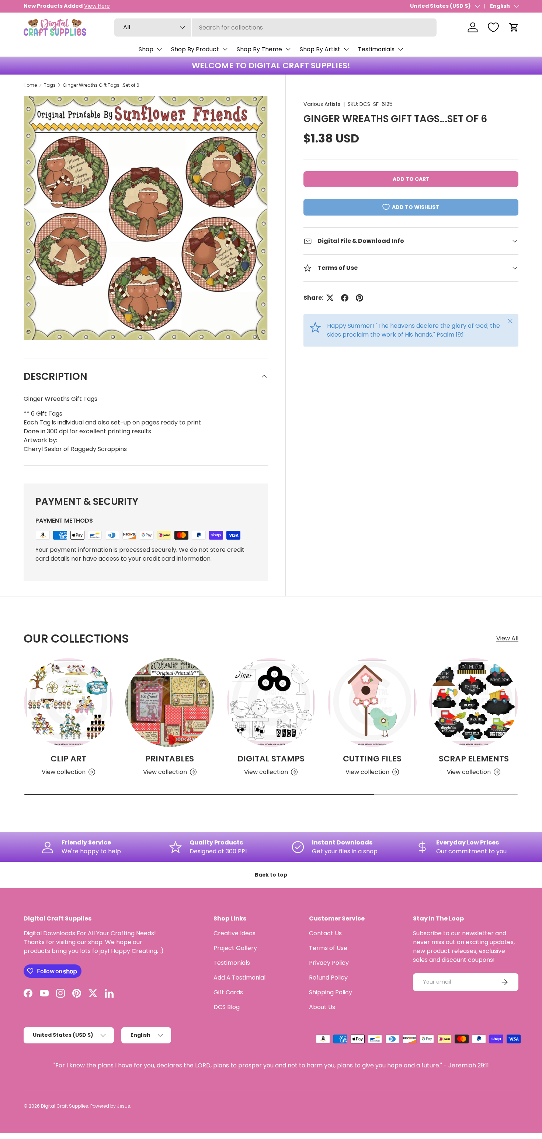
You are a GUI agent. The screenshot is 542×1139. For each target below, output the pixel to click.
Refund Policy (328, 977)
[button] (514, 27)
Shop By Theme (259, 49)
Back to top (271, 874)
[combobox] (275, 27)
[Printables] (169, 702)
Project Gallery (235, 948)
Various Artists (321, 104)
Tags (50, 85)
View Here (97, 6)
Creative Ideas (234, 933)
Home (30, 85)
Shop (146, 49)
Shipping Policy (330, 992)
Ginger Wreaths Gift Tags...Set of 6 (101, 85)
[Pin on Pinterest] (359, 297)
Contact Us (325, 933)
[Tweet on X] (330, 297)
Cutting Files (372, 758)
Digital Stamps (271, 758)
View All (507, 638)
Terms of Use (328, 948)
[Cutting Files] (372, 702)
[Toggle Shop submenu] (159, 49)
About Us (322, 1007)
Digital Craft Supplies (64, 1106)
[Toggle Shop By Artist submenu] (346, 49)
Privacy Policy (329, 963)
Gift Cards (228, 992)
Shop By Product (195, 49)
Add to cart (411, 179)
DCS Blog (226, 1007)
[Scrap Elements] (473, 702)
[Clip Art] (68, 702)
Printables (169, 758)
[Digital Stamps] (271, 702)
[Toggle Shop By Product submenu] (224, 49)
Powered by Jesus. (110, 1106)
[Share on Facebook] (344, 297)
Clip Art (68, 758)
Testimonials (376, 49)
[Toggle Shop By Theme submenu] (288, 49)
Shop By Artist (320, 49)
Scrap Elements (474, 758)
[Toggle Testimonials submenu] (400, 49)
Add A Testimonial (239, 977)
